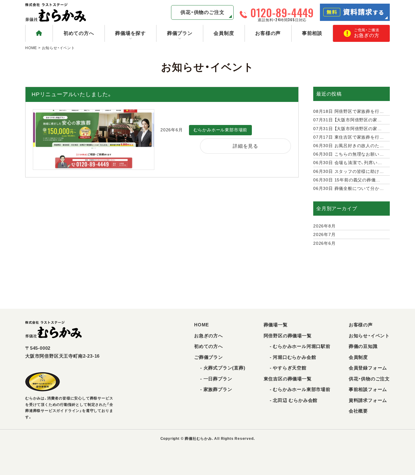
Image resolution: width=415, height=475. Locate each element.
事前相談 (312, 33)
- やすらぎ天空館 (288, 367)
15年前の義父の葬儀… (346, 179)
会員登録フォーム (368, 367)
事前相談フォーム (368, 389)
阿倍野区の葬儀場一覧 (288, 335)
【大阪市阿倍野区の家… (347, 119)
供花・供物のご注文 (202, 12)
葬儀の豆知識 (363, 346)
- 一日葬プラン (216, 378)
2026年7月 (324, 234)
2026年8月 (324, 226)
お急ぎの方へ (208, 335)
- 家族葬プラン (216, 389)
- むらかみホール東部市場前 (300, 389)
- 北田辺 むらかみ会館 (294, 400)
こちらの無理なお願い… (348, 154)
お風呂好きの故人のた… (348, 145)
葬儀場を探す (130, 33)
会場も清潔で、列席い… (347, 162)
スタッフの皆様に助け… (348, 171)
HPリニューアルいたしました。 (72, 94)
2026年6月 (324, 243)
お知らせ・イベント (369, 335)
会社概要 (358, 410)
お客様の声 (268, 33)
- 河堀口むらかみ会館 (293, 357)
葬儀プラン (180, 33)
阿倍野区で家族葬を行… (348, 111)
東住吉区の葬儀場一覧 (288, 378)
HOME (31, 48)
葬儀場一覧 (276, 324)
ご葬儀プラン (208, 357)
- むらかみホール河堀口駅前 (300, 346)
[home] (39, 33)
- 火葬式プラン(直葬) (222, 367)
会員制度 (224, 33)
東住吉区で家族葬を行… (348, 137)
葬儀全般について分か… (348, 188)
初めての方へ (78, 33)
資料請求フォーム (368, 400)
